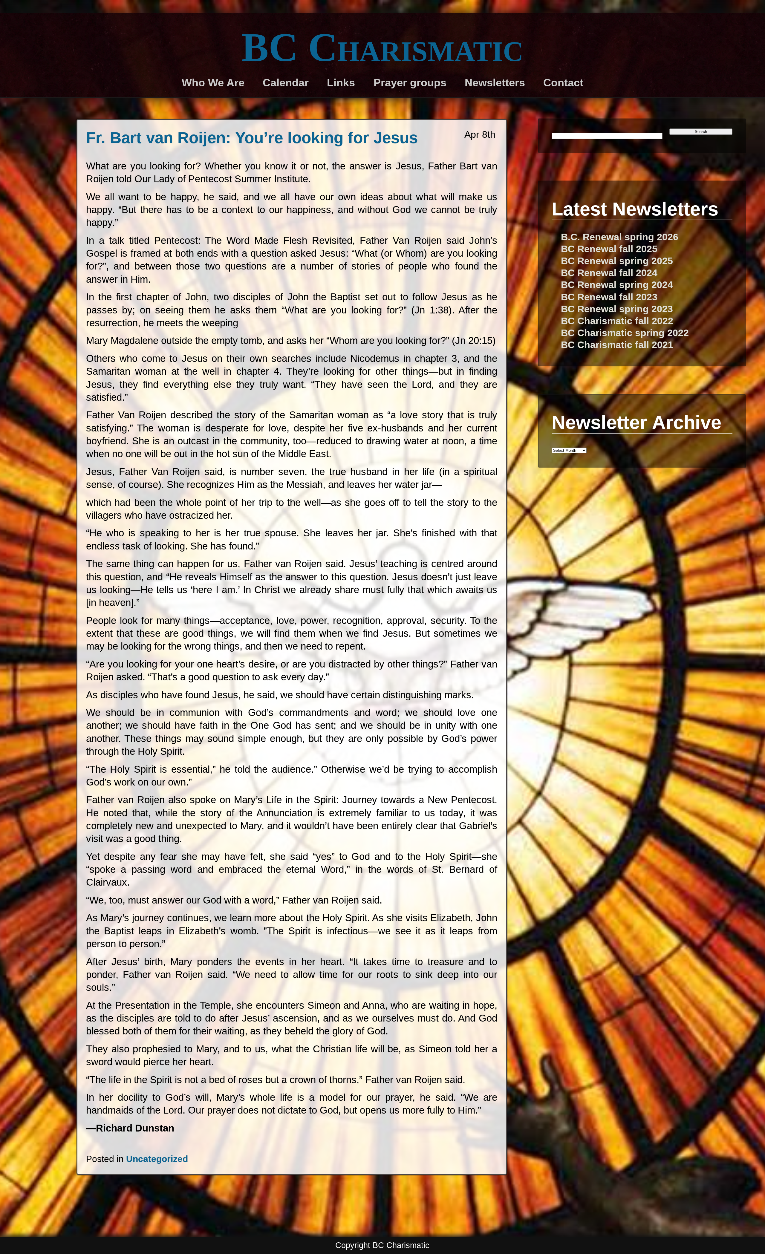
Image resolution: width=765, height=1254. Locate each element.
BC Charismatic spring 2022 (625, 332)
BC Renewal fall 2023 (609, 297)
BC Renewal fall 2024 (609, 272)
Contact (563, 83)
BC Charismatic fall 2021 (617, 344)
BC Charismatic (382, 47)
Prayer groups (410, 83)
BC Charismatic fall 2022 (617, 321)
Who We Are (213, 83)
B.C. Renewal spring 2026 (619, 237)
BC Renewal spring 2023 (617, 309)
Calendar (286, 83)
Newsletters (495, 83)
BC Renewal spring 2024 (617, 284)
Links (341, 83)
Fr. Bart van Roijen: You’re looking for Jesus (252, 137)
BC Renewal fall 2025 (609, 249)
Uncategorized (157, 1159)
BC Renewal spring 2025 (617, 260)
